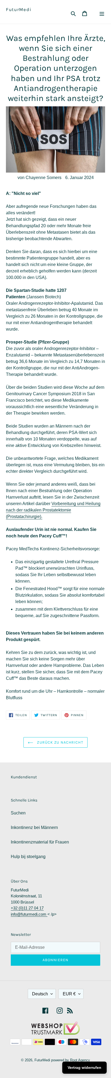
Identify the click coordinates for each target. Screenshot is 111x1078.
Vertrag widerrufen (84, 1067)
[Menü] (101, 13)
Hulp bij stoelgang (28, 856)
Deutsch (40, 994)
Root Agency (80, 1060)
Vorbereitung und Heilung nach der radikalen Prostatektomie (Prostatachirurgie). (53, 510)
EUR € (69, 994)
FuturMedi (18, 9)
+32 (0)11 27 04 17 (27, 908)
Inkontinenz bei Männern (34, 827)
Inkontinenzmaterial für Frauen (40, 842)
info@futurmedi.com (29, 914)
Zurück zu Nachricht (59, 742)
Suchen (18, 813)
